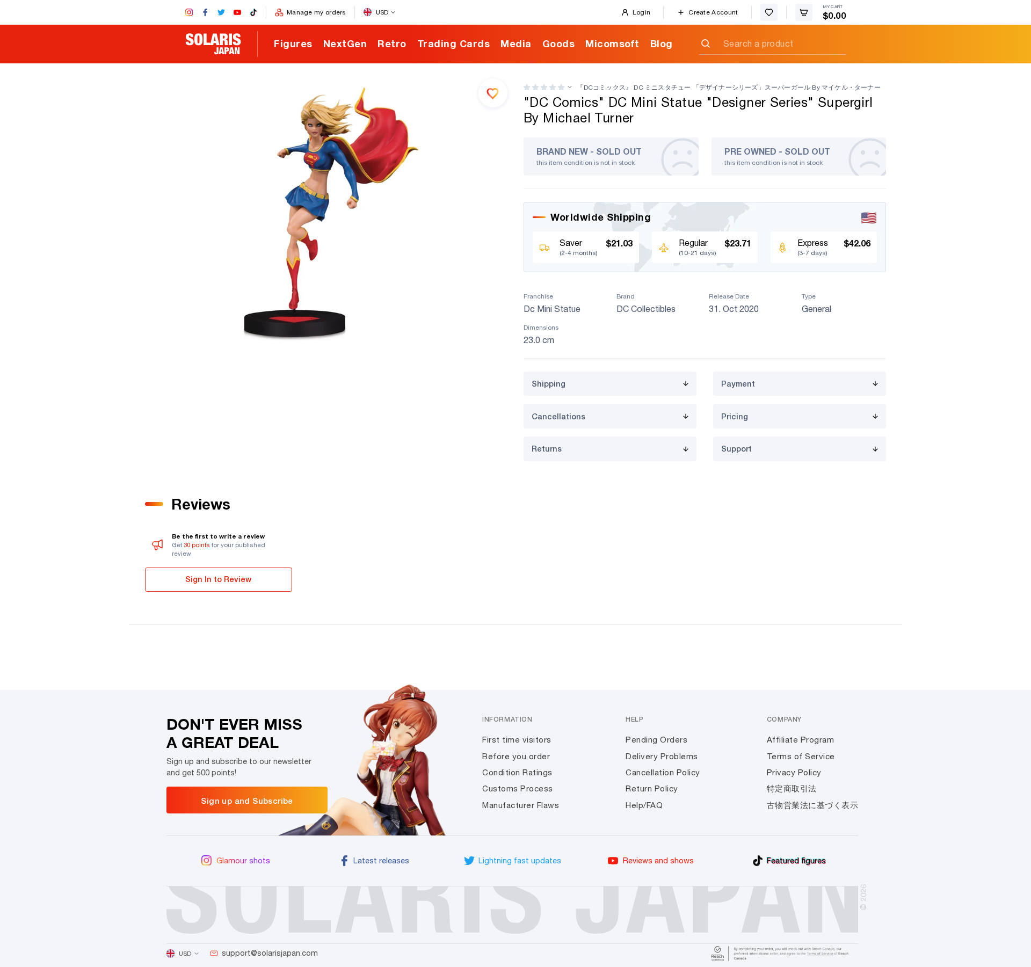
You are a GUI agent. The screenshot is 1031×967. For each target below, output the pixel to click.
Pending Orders (656, 739)
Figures (293, 43)
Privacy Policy (794, 772)
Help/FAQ (644, 805)
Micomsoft (612, 43)
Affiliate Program (800, 739)
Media (516, 43)
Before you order (516, 756)
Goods (558, 43)
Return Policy (652, 788)
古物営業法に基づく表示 (813, 805)
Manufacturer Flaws (520, 805)
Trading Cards (453, 43)
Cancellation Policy (663, 772)
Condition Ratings (517, 772)
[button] (544, 87)
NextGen (345, 43)
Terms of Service (801, 756)
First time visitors (516, 739)
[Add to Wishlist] (492, 92)
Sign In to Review (218, 579)
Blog (661, 43)
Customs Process (517, 788)
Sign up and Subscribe (247, 800)
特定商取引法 (792, 788)
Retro (391, 43)
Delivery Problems (662, 756)
